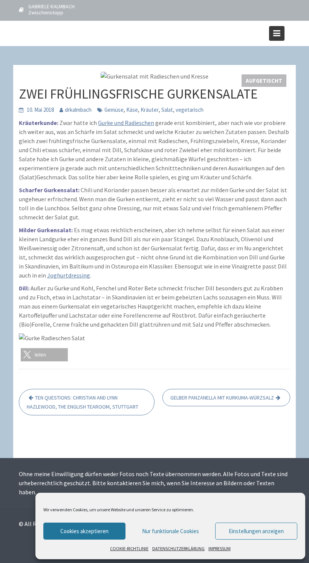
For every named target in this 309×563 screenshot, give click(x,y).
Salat (167, 109)
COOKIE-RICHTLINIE (129, 548)
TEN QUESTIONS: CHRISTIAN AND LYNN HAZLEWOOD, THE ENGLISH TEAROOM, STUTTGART (82, 402)
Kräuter (150, 109)
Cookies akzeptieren (84, 531)
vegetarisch (189, 109)
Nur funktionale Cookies (170, 531)
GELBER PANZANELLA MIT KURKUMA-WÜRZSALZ (222, 397)
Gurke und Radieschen (126, 122)
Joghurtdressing (68, 275)
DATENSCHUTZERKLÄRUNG (178, 548)
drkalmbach (78, 109)
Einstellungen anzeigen (256, 531)
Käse (132, 109)
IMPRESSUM (219, 548)
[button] (44, 354)
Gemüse (114, 109)
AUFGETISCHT (264, 80)
